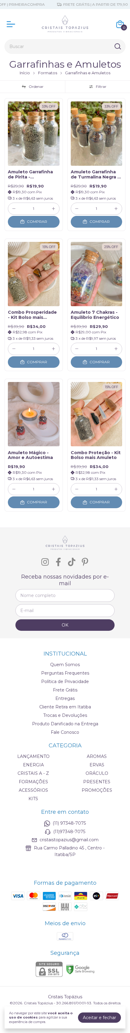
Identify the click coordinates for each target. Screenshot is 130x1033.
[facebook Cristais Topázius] (58, 562)
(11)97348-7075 (69, 831)
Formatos (47, 72)
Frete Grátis (65, 690)
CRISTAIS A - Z (33, 773)
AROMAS (97, 756)
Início (25, 72)
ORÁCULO (97, 773)
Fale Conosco (65, 732)
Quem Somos (65, 664)
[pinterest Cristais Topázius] (85, 562)
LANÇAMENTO (33, 756)
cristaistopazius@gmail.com (69, 839)
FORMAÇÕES (33, 781)
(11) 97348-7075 (69, 823)
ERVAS (96, 765)
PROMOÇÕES (97, 790)
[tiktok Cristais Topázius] (71, 562)
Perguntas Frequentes (65, 673)
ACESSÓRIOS (33, 790)
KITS (33, 798)
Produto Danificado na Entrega (65, 724)
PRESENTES (96, 781)
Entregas (65, 698)
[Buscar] (117, 46)
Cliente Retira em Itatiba (65, 707)
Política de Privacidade (65, 681)
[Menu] (12, 24)
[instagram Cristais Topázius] (45, 562)
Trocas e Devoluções (65, 715)
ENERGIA (33, 765)
